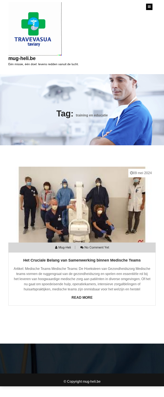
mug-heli (65, 247)
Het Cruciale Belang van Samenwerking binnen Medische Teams (82, 260)
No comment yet (97, 247)
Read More (82, 297)
